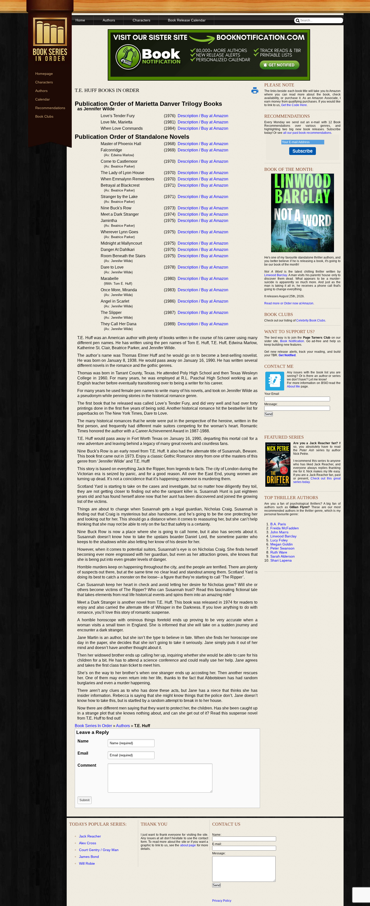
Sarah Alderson (282, 556)
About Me (293, 386)
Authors (41, 91)
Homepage (44, 74)
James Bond (89, 857)
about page (188, 845)
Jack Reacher (90, 836)
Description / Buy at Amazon (203, 116)
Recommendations (50, 108)
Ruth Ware (278, 552)
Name (83, 741)
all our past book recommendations (307, 133)
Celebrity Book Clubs (310, 320)
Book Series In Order (93, 726)
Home (80, 20)
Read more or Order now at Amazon (288, 303)
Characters (44, 82)
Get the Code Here (294, 105)
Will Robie (87, 863)
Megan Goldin (281, 544)
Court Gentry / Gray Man (99, 850)
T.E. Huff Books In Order (107, 90)
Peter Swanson (282, 548)
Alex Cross (87, 843)
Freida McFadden (284, 528)
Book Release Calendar (187, 20)
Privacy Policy (221, 900)
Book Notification (292, 341)
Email (83, 753)
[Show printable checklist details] (254, 90)
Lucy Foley (279, 540)
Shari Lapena (281, 560)
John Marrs (279, 532)
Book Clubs (44, 116)
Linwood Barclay (275, 275)
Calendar (42, 99)
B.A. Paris (278, 524)
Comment (87, 765)
